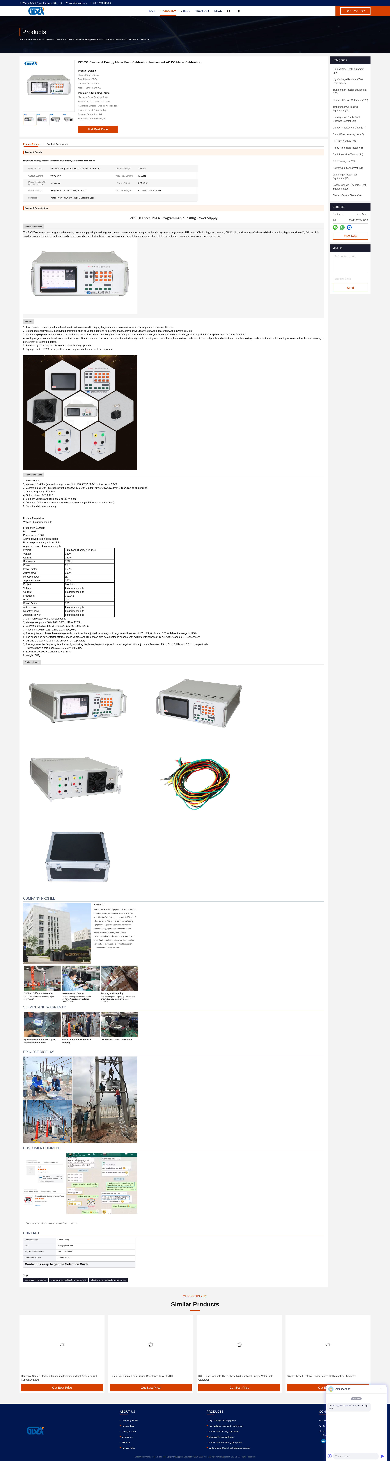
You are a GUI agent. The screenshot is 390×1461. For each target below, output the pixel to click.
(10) (347, 195)
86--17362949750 (102, 3)
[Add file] (330, 1456)
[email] (349, 227)
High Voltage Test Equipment (222, 1420)
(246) (348, 71)
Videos (185, 11)
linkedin (323, 1441)
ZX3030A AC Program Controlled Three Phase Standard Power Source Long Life (325, 1378)
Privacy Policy (128, 1448)
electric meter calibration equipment (108, 1280)
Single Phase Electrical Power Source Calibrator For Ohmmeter (144, 1376)
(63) (348, 147)
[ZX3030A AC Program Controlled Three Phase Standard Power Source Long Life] (328, 1344)
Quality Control (129, 1431)
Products (167, 11)
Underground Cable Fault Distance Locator (229, 1448)
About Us (201, 11)
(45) (348, 134)
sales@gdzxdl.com (78, 3)
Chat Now (350, 236)
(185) (349, 91)
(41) (348, 81)
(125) (350, 100)
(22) (344, 161)
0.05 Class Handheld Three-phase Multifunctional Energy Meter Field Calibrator (58, 1378)
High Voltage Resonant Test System (226, 1426)
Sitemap (126, 1442)
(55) (345, 109)
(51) (348, 168)
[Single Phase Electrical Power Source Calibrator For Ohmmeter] (151, 1344)
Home (151, 11)
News (218, 11)
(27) (346, 119)
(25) (349, 187)
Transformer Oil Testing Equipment (225, 1442)
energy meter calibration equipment (68, 1280)
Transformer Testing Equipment (224, 1431)
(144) (348, 154)
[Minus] (382, 1389)
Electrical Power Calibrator (51, 39)
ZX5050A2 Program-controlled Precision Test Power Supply (230, 1376)
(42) (345, 141)
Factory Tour (128, 1426)
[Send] (382, 1456)
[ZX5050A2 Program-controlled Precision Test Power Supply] (239, 1344)
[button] (25, 1350)
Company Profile (130, 1420)
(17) (349, 127)
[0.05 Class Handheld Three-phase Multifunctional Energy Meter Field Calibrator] (62, 1344)
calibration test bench (35, 1280)
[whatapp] (342, 227)
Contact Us (127, 1437)
